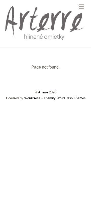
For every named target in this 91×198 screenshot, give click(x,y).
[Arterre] (44, 38)
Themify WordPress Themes (65, 98)
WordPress (32, 98)
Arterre (43, 92)
